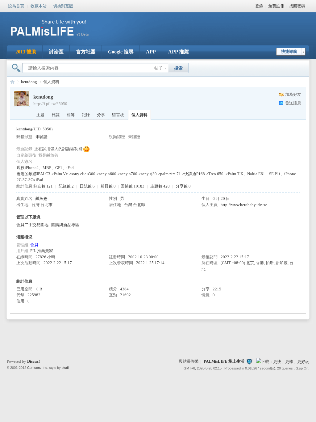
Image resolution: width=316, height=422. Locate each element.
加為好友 (293, 94)
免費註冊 (276, 6)
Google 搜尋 (121, 51)
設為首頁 (16, 5)
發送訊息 (293, 103)
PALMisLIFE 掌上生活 (224, 361)
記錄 (86, 114)
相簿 (71, 114)
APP (151, 51)
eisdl (65, 367)
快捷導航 (289, 51)
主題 (40, 114)
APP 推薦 (178, 51)
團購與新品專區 (65, 224)
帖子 (158, 68)
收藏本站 (39, 5)
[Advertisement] (196, 24)
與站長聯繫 (189, 361)
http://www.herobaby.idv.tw (244, 204)
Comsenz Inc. (37, 367)
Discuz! (33, 361)
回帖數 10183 (132, 186)
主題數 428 (160, 186)
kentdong (29, 81)
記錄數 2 (66, 186)
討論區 (56, 51)
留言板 (118, 114)
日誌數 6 (87, 186)
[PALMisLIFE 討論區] (56, 38)
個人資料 (139, 114)
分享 (101, 114)
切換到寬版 (63, 5)
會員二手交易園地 (32, 224)
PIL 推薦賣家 (41, 250)
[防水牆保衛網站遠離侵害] (249, 361)
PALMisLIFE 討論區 (12, 81)
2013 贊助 (25, 51)
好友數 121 (43, 186)
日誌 (56, 114)
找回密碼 (297, 6)
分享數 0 (183, 186)
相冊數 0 (108, 186)
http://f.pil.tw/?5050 (50, 103)
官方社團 (86, 51)
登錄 (259, 6)
